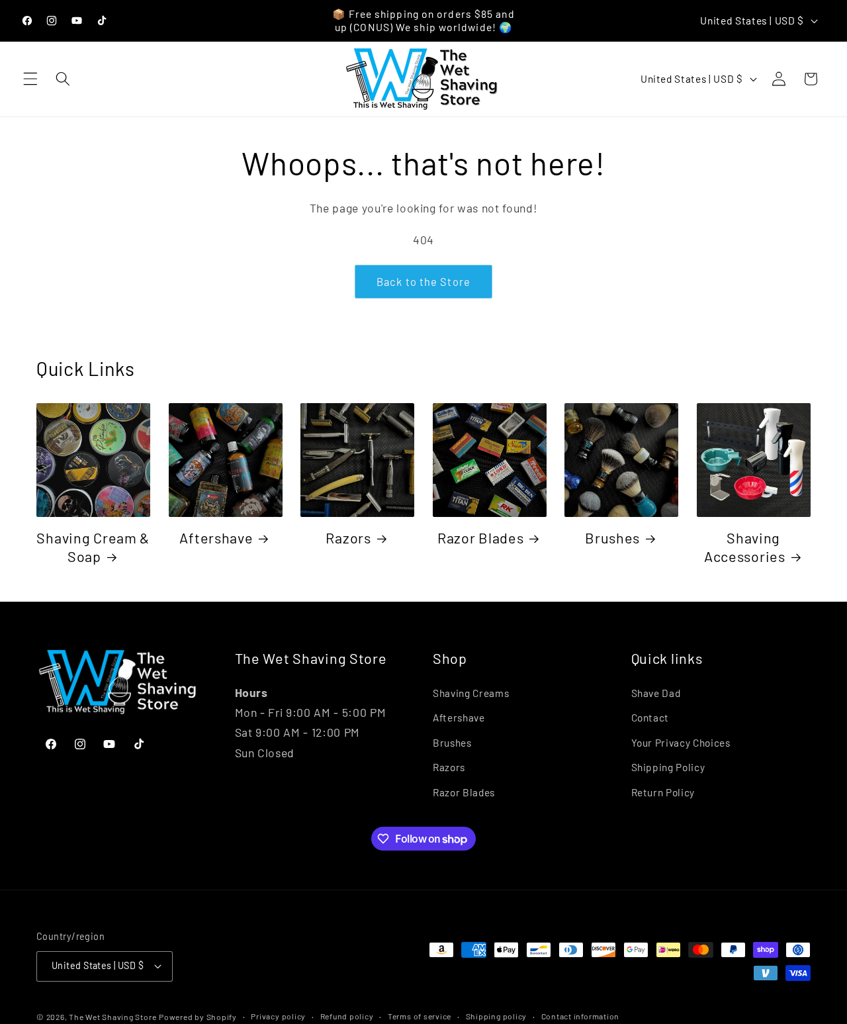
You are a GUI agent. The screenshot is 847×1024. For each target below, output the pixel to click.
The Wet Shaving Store (112, 1016)
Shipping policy (496, 1016)
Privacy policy (278, 1016)
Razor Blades (480, 537)
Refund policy (347, 1016)
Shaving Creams (471, 693)
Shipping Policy (668, 767)
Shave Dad (656, 693)
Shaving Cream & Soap (93, 547)
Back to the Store (423, 281)
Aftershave (216, 537)
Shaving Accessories (744, 547)
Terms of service (419, 1016)
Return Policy (663, 792)
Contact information (580, 1016)
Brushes (612, 537)
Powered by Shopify (198, 1016)
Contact (650, 717)
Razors (348, 537)
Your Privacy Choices (681, 743)
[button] (30, 79)
